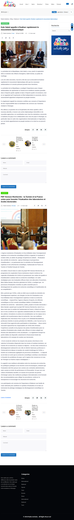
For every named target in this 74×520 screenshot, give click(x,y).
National (23, 484)
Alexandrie (66, 12)
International (24, 481)
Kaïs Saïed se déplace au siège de (35, 139)
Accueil (21, 4)
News (22, 478)
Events (23, 493)
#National (5, 23)
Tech (22, 490)
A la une (4, 12)
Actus (26, 4)
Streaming (39, 4)
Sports (33, 4)
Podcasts (59, 4)
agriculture (60, 12)
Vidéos (52, 4)
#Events (4, 193)
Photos (47, 4)
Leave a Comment (6, 397)
